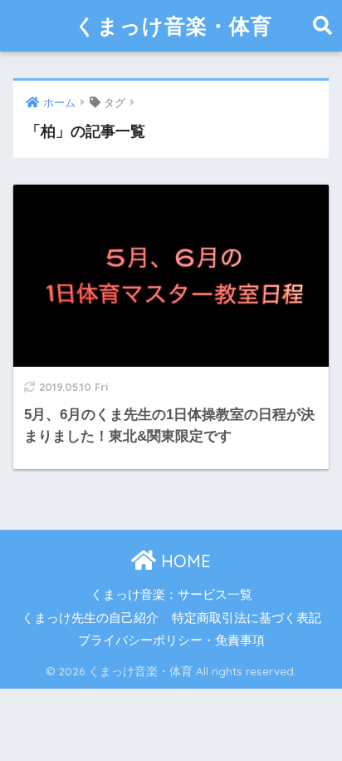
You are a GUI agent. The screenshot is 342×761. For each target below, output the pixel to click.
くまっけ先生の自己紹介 (90, 618)
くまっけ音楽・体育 (173, 25)
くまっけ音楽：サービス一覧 (171, 594)
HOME (183, 561)
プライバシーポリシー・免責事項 (171, 640)
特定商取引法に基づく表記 (246, 618)
